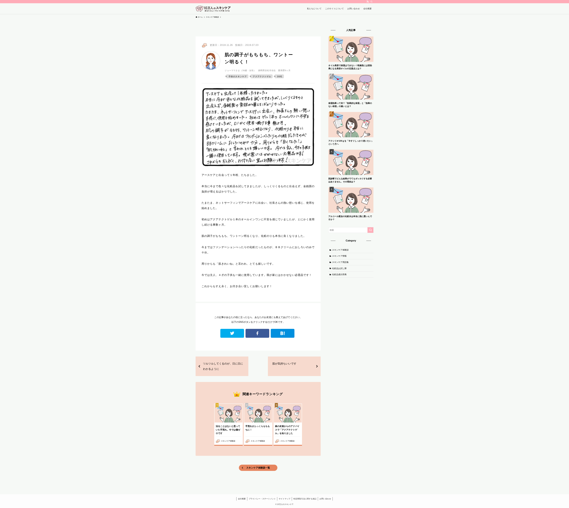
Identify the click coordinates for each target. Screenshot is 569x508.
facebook (257, 333)
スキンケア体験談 (340, 250)
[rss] (368, 1)
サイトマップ (284, 499)
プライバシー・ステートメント (262, 499)
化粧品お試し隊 (339, 268)
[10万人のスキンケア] (213, 9)
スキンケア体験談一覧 (258, 467)
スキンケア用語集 (340, 262)
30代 (279, 76)
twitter (232, 333)
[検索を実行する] (370, 230)
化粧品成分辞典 (339, 274)
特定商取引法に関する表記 (305, 499)
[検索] (371, 1)
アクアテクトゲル (262, 76)
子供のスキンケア (237, 76)
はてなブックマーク (282, 333)
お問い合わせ (325, 499)
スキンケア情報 (339, 256)
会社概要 (242, 499)
